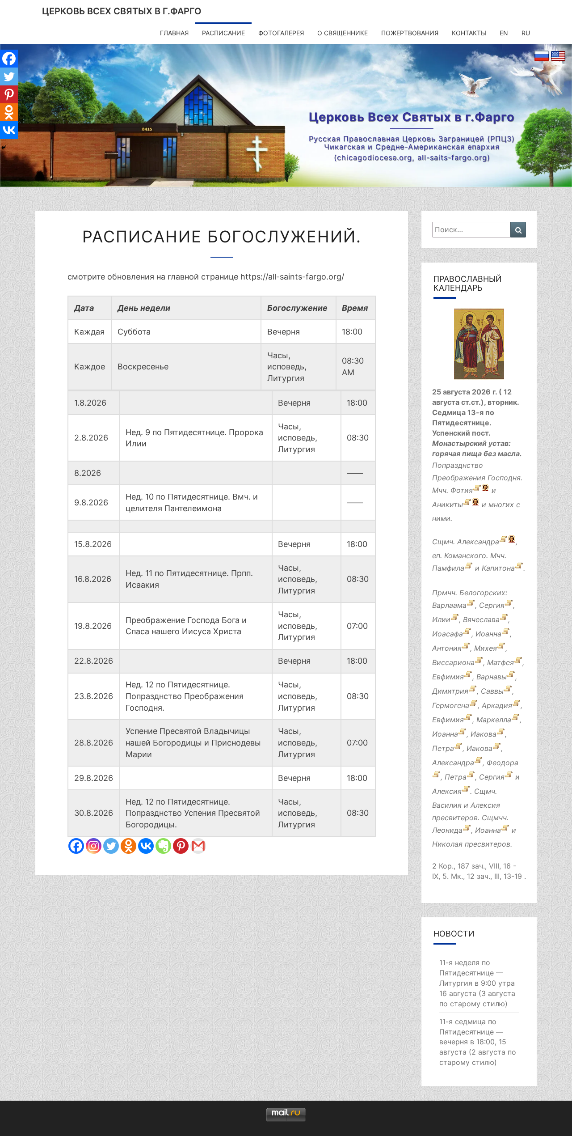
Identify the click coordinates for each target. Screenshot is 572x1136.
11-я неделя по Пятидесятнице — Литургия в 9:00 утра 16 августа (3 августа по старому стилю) (477, 983)
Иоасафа (447, 634)
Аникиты (447, 504)
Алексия (447, 791)
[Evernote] (163, 846)
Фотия (461, 490)
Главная (174, 33)
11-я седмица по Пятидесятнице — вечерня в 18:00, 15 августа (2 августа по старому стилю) (477, 1042)
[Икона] (479, 347)
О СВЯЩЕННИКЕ (342, 33)
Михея (485, 648)
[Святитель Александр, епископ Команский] (503, 541)
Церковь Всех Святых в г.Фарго (122, 11)
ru (526, 33)
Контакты (469, 33)
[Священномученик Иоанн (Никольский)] (505, 830)
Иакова (483, 734)
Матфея (500, 662)
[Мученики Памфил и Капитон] (468, 568)
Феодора (502, 763)
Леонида (447, 830)
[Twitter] (111, 846)
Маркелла (493, 720)
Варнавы (491, 677)
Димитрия (450, 691)
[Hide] (3, 147)
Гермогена (450, 705)
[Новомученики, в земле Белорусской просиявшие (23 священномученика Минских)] (467, 830)
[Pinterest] (181, 846)
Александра (478, 541)
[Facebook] (76, 846)
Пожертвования (409, 33)
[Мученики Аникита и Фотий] (477, 490)
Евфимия (448, 677)
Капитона (498, 568)
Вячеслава (481, 619)
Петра (443, 748)
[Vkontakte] (146, 846)
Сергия (492, 605)
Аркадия (497, 705)
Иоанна (488, 634)
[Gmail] (198, 846)
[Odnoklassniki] (128, 846)
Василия (447, 805)
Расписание (223, 33)
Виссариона (453, 662)
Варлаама (449, 605)
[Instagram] (93, 846)
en (504, 33)
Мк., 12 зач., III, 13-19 (486, 876)
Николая (447, 843)
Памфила (448, 568)
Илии (441, 619)
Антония (447, 648)
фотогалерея (281, 33)
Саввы (492, 691)
